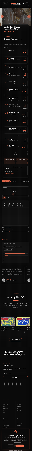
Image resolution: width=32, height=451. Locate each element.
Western (19, 410)
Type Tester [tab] (6, 181)
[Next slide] (29, 16)
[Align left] (13, 194)
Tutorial (19, 425)
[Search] (7, 3)
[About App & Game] (26, 128)
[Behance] (4, 384)
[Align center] (15, 194)
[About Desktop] (26, 51)
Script (4, 412)
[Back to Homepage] (15, 4)
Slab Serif (19, 406)
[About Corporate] (26, 139)
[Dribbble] (8, 384)
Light (8, 197)
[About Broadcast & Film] (26, 113)
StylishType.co (9, 31)
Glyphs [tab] (23, 181)
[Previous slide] (2, 16)
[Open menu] (4, 3)
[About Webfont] (26, 58)
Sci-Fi (4, 410)
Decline (11, 446)
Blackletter (5, 404)
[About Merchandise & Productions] (26, 97)
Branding (5, 418)
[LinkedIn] (20, 384)
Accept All (19, 446)
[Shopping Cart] (23, 3)
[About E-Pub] (26, 66)
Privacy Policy (17, 442)
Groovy (5, 406)
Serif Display (20, 404)
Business (5, 421)
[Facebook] (12, 384)
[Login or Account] (27, 3)
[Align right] (18, 194)
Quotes (18, 421)
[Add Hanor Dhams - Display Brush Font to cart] (12, 324)
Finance (5, 423)
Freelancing (6, 425)
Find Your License (9, 173)
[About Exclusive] (26, 146)
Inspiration (6, 427)
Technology (20, 423)
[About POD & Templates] (26, 105)
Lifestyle (18, 418)
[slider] (9, 227)
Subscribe (15, 377)
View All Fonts (16, 339)
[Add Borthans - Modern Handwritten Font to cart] (28, 324)
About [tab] (15, 181)
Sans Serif (5, 408)
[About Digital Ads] (26, 74)
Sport (18, 408)
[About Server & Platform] (26, 120)
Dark (4, 197)
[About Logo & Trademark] (26, 89)
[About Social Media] (26, 82)
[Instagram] (16, 384)
